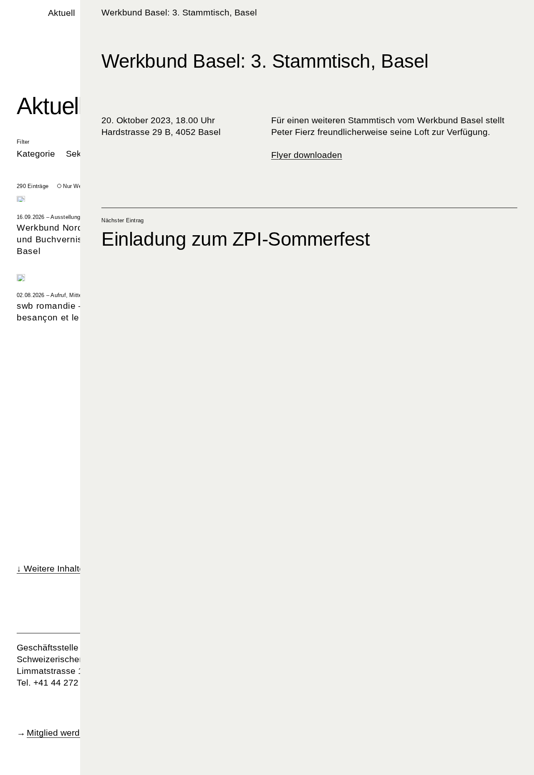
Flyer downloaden (306, 155)
